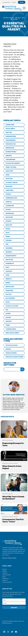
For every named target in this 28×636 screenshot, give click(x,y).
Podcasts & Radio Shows (10, 463)
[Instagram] (8, 632)
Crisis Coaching (7, 582)
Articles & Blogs (7, 440)
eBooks (4, 571)
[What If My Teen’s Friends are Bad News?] (14, 482)
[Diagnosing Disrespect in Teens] (14, 429)
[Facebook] (4, 632)
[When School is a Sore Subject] (14, 455)
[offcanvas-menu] (24, 8)
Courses (4, 573)
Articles (4, 569)
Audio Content (6, 575)
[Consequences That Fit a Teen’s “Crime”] (14, 509)
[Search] (22, 369)
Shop (3, 576)
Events (4, 580)
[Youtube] (16, 632)
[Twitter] (12, 632)
